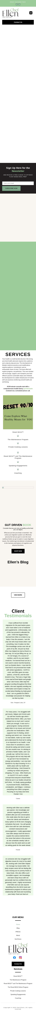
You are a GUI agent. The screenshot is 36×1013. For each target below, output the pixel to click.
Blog (18, 928)
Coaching (18, 998)
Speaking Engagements (18, 994)
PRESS (18, 932)
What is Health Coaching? (13, 586)
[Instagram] (19, 4)
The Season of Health (11, 579)
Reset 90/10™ (18, 976)
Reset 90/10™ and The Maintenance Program (18, 983)
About (18, 935)
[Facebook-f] (17, 4)
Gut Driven (18, 939)
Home (18, 924)
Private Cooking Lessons (18, 991)
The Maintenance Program (18, 980)
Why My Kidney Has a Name (14, 572)
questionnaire (28, 388)
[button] (27, 13)
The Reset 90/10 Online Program (18, 987)
